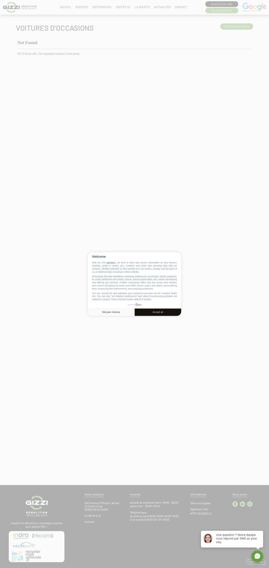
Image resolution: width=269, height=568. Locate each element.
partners (111, 262)
